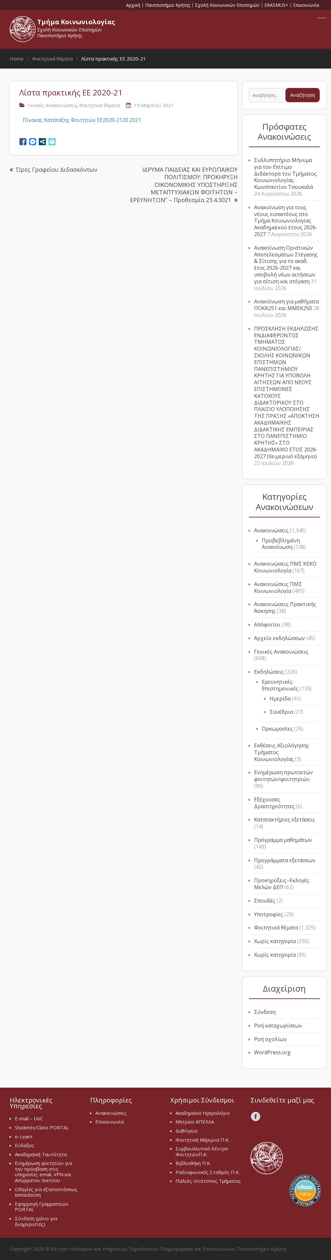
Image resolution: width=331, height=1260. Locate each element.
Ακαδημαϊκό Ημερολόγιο (203, 1113)
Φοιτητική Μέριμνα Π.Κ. (203, 1139)
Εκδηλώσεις (269, 671)
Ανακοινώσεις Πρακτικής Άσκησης (285, 607)
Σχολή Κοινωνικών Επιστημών (227, 5)
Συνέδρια (281, 711)
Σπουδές (264, 900)
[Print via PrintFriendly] (52, 141)
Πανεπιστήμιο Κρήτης (167, 5)
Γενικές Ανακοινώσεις (52, 105)
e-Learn (23, 1136)
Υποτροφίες (268, 914)
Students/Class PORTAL (42, 1127)
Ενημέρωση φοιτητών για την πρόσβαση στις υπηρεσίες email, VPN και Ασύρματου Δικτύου (43, 1171)
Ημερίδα (280, 698)
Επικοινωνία (306, 5)
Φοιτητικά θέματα (99, 105)
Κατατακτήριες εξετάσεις (284, 819)
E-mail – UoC (29, 1118)
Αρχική (133, 5)
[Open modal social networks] (42, 141)
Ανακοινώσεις (271, 530)
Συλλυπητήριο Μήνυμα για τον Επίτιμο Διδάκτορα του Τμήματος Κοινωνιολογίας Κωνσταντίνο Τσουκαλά (285, 173)
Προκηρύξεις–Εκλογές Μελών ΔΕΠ (281, 884)
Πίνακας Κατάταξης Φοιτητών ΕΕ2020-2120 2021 (82, 120)
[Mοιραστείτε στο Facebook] (23, 141)
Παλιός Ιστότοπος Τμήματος (208, 1181)
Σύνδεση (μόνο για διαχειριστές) (36, 1221)
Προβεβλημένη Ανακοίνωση (281, 544)
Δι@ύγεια (186, 1130)
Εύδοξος (24, 1145)
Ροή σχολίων (270, 1039)
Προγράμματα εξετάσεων (284, 860)
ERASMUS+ (276, 5)
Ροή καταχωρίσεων (278, 1025)
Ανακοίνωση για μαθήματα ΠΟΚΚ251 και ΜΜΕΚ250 (286, 305)
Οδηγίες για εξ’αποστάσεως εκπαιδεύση (46, 1192)
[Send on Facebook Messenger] (32, 141)
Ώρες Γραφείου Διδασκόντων (56, 169)
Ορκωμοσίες (277, 728)
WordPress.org (272, 1052)
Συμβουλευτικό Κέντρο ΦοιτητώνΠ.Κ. (202, 1151)
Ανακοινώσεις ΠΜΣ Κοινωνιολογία (278, 587)
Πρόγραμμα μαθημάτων (283, 839)
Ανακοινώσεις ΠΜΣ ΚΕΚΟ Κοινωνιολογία (285, 567)
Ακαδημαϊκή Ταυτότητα (41, 1154)
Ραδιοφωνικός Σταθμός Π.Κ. (208, 1172)
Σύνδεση (265, 1012)
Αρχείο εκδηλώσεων (279, 638)
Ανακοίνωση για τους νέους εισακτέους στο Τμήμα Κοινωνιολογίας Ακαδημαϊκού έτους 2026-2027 (285, 221)
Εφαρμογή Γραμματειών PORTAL (42, 1206)
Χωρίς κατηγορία (275, 941)
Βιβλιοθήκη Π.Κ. (193, 1163)
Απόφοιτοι (267, 624)
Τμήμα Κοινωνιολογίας (76, 21)
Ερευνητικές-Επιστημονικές (280, 685)
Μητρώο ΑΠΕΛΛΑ (195, 1121)
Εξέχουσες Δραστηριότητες (274, 803)
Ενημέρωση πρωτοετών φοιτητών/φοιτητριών (283, 776)
